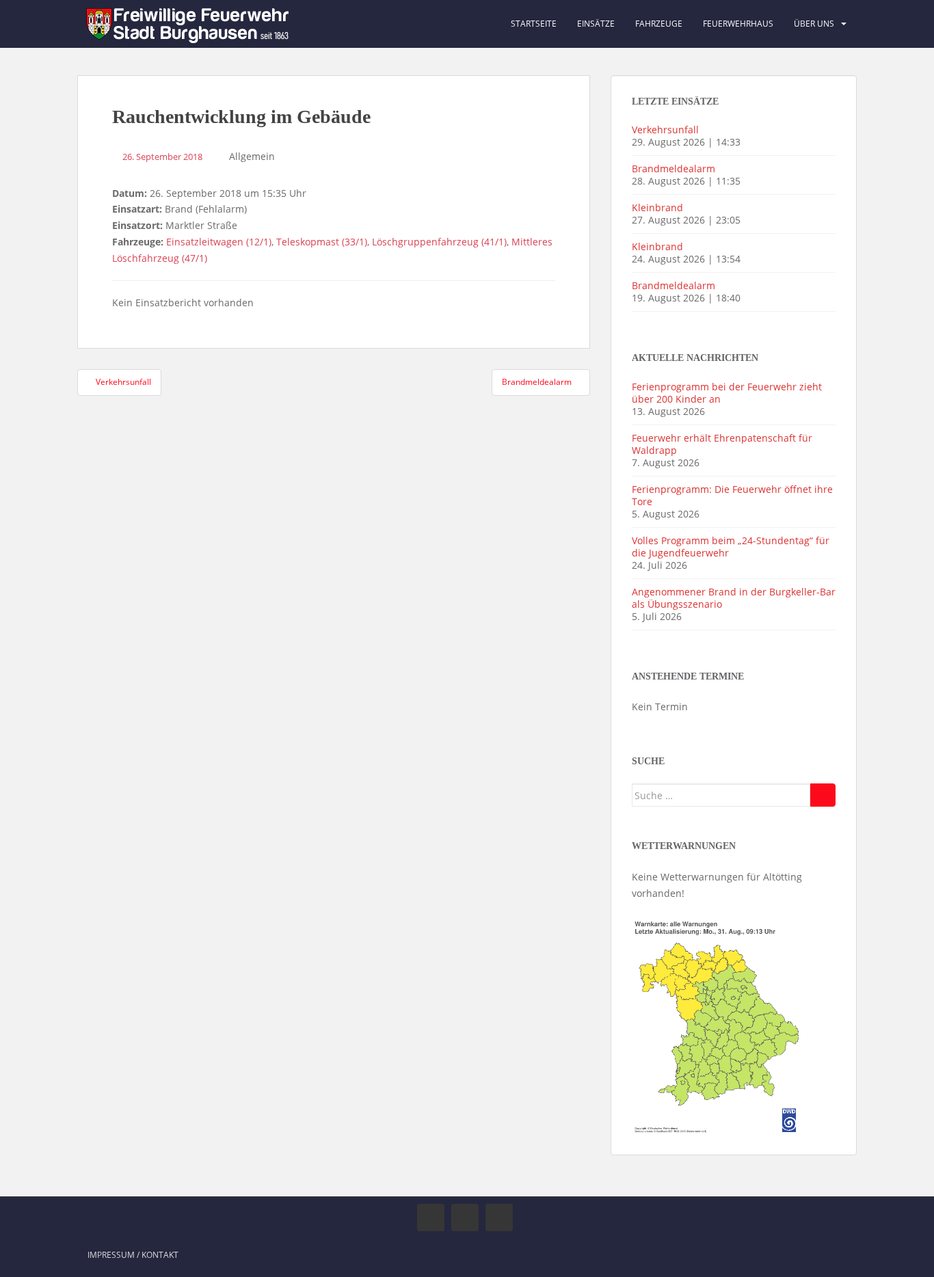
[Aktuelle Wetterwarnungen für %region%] (718, 1024)
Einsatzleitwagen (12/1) (218, 241)
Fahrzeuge (658, 23)
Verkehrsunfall (665, 129)
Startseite (534, 23)
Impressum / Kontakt (133, 1255)
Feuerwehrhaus (738, 23)
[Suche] (823, 795)
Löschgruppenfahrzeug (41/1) (439, 241)
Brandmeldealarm (673, 168)
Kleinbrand (657, 207)
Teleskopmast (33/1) (321, 241)
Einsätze (596, 23)
